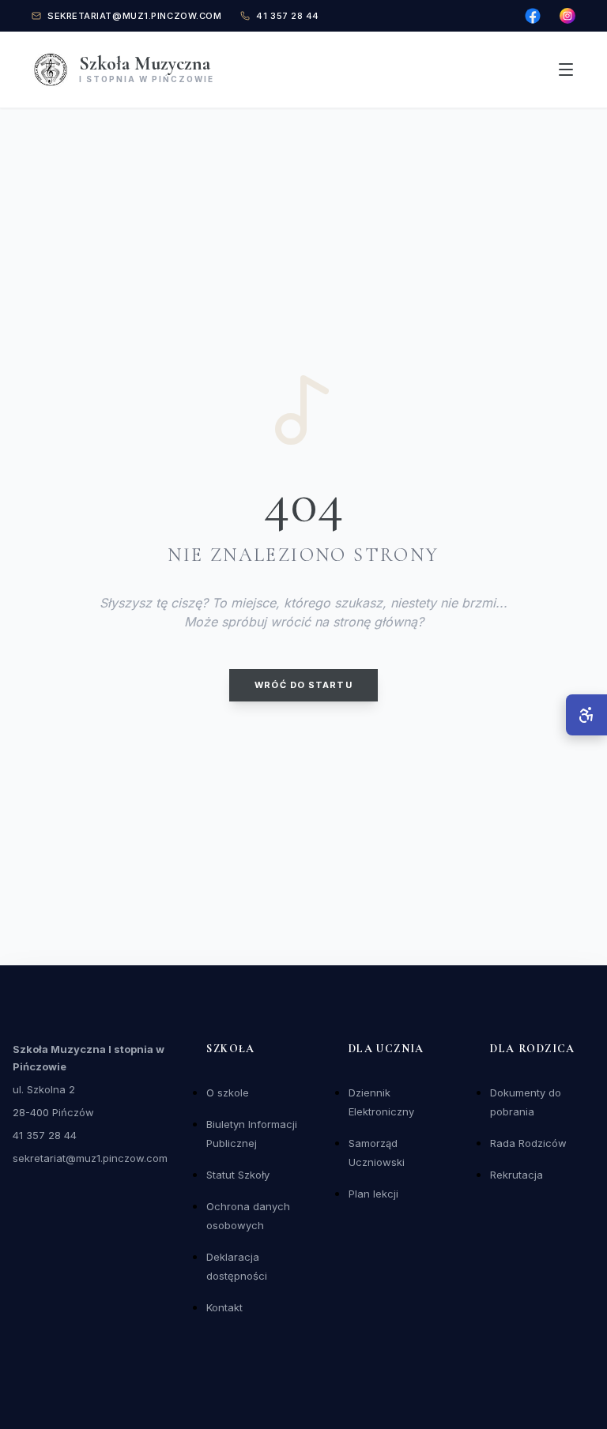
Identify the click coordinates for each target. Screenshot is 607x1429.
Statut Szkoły (238, 1174)
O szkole (227, 1092)
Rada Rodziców (528, 1143)
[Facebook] (533, 16)
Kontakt (224, 1307)
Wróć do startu (303, 684)
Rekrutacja (516, 1174)
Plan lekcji (373, 1193)
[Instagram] (567, 16)
